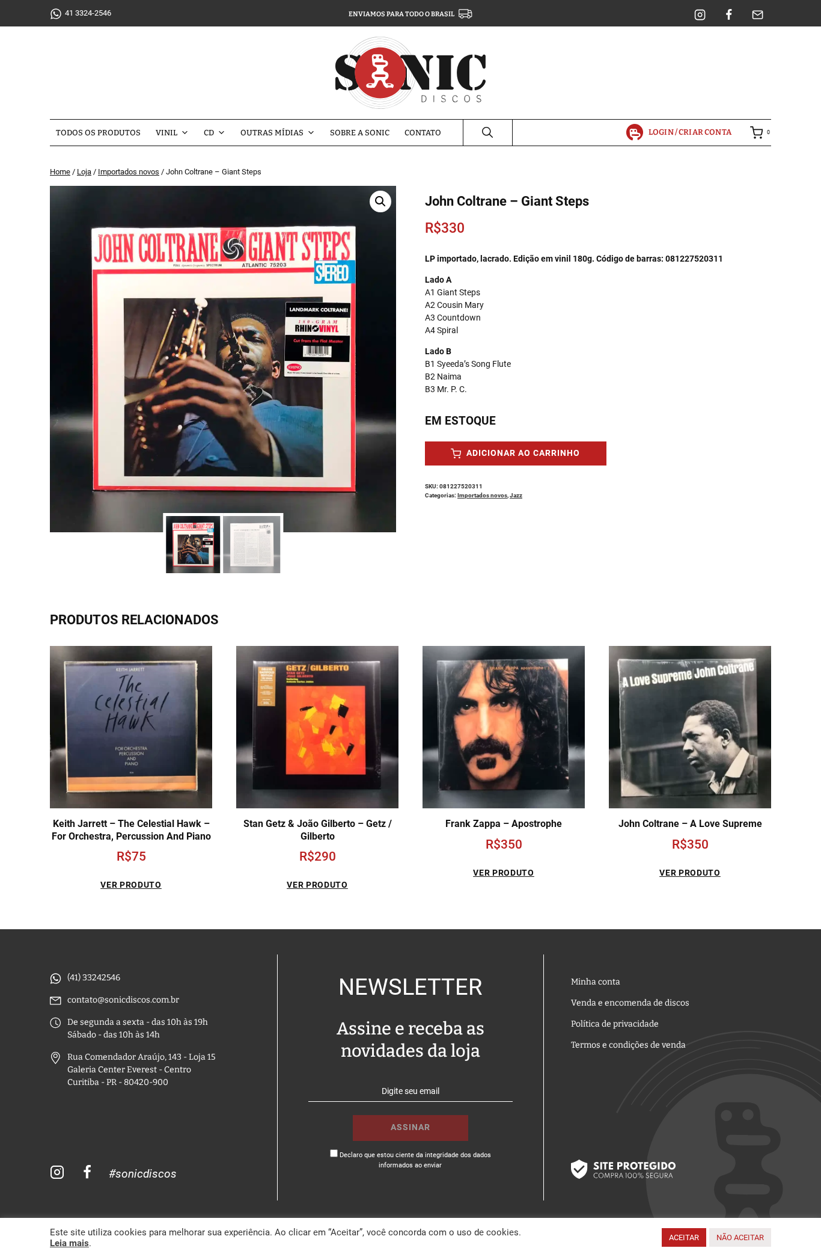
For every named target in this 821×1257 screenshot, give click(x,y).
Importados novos (482, 495)
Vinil (166, 132)
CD (209, 132)
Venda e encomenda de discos (630, 1003)
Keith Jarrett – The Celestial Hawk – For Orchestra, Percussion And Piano (131, 830)
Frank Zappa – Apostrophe (503, 823)
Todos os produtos (98, 132)
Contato (422, 132)
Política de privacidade (615, 1024)
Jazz (516, 495)
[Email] (757, 15)
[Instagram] (700, 15)
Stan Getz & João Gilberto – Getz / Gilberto (317, 830)
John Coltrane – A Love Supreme (690, 823)
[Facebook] (729, 15)
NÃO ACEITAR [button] (740, 1237)
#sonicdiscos (143, 1174)
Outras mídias (272, 132)
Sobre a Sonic (359, 132)
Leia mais (69, 1243)
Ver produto (131, 885)
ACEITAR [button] (684, 1237)
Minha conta (595, 982)
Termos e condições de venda (628, 1045)
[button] (380, 201)
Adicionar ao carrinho (522, 453)
